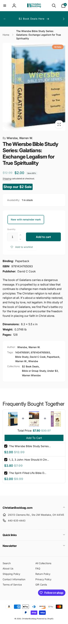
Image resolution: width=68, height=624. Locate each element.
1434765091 (22, 352)
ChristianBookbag (29, 619)
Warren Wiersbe (31, 375)
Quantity (11, 229)
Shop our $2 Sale (17, 187)
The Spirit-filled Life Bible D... (27, 473)
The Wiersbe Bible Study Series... (30, 446)
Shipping (7, 178)
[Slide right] (63, 19)
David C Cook (38, 356)
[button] (5, 5)
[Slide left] (4, 19)
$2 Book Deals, (31, 366)
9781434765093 (40, 352)
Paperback (53, 356)
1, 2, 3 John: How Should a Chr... (29, 459)
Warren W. (21, 361)
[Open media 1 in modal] (34, 87)
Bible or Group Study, (34, 370)
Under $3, (53, 370)
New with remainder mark (26, 219)
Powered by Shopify (45, 619)
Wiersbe (33, 361)
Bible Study (22, 356)
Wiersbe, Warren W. (18, 138)
